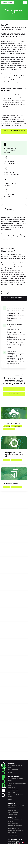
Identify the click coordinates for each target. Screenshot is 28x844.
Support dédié (12, 771)
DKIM (2, 51)
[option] (20, 843)
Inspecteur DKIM (13, 789)
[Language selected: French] (20, 843)
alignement (13, 43)
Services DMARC (13, 769)
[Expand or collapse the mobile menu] (25, 2)
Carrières (11, 821)
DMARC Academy (17, 121)
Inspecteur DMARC (13, 782)
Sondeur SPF (12, 787)
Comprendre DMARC (13, 841)
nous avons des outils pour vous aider (11, 69)
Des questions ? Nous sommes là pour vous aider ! (14, 298)
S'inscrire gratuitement (14, 389)
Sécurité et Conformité (15, 830)
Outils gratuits (13, 776)
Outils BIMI (12, 792)
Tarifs (10, 772)
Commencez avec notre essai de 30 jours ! (14, 131)
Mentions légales (13, 828)
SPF (2, 47)
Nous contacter (13, 823)
